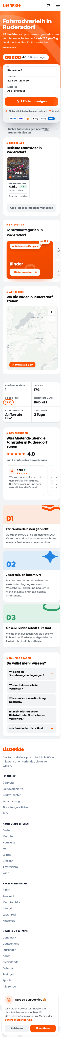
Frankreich (9, 950)
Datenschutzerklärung (18, 1020)
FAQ (5, 813)
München (9, 836)
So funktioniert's (13, 789)
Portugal (8, 974)
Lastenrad (9, 914)
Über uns (8, 783)
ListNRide (13, 749)
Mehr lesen (9, 47)
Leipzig (7, 855)
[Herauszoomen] (51, 319)
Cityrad (7, 908)
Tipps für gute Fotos (15, 807)
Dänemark (9, 937)
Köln (5, 848)
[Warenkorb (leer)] (48, 5)
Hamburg (9, 842)
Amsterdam (10, 867)
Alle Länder (10, 986)
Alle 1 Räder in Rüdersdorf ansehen (31, 208)
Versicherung (11, 801)
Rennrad (8, 896)
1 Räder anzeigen (34, 101)
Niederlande (10, 962)
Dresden (8, 861)
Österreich (9, 968)
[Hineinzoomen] (51, 312)
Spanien (8, 980)
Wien (6, 873)
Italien (7, 956)
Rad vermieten (12, 795)
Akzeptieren (42, 1028)
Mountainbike (11, 902)
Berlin (6, 830)
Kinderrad (9, 921)
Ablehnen (17, 1028)
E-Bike (6, 890)
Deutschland (11, 943)
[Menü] (57, 5)
